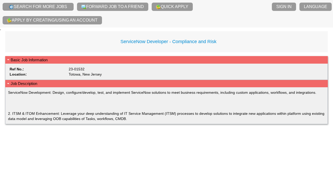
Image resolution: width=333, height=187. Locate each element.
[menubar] (166, 14)
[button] (166, 60)
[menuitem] (38, 7)
